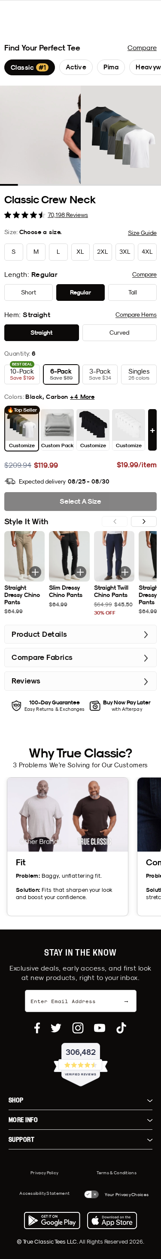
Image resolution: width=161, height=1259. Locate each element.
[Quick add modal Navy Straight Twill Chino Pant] (125, 572)
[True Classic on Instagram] (78, 1027)
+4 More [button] (82, 397)
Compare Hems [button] (136, 314)
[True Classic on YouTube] (99, 1027)
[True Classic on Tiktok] (121, 1027)
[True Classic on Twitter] (56, 1027)
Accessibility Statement (44, 1193)
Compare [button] (144, 274)
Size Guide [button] (142, 233)
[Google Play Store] (52, 1220)
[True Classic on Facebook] (37, 1027)
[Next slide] (144, 521)
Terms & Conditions (117, 1172)
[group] (29, 67)
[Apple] (112, 1220)
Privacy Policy (44, 1172)
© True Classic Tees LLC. (48, 1241)
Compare (142, 47)
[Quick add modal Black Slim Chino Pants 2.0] (80, 572)
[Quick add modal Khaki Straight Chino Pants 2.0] (35, 572)
